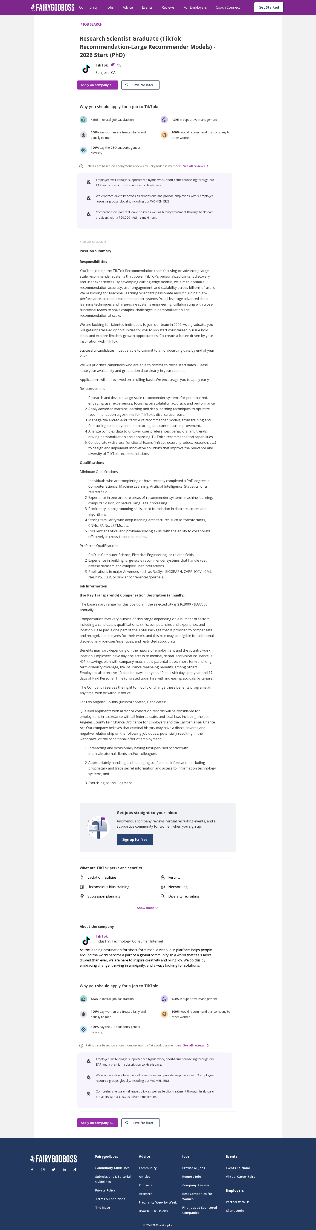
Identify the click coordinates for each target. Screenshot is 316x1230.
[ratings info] (81, 166)
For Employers (195, 7)
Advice (128, 7)
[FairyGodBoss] (53, 1159)
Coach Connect (228, 7)
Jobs (110, 7)
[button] (140, 85)
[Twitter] (53, 1169)
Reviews (168, 7)
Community (88, 7)
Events (147, 7)
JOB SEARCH (93, 24)
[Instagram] (42, 1169)
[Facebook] (32, 1169)
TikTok (102, 936)
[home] (53, 7)
